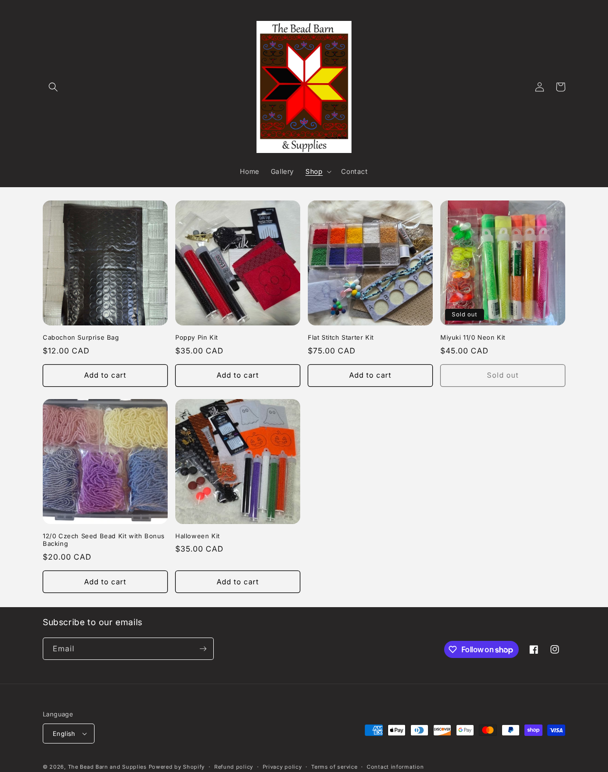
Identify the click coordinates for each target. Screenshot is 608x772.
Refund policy (233, 766)
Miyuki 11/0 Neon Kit (472, 337)
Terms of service (334, 766)
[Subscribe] (202, 649)
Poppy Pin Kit (196, 337)
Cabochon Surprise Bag (81, 337)
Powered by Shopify (177, 766)
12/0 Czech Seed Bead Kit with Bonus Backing (104, 540)
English (64, 733)
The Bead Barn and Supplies (107, 766)
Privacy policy (282, 766)
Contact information (395, 766)
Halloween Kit (197, 536)
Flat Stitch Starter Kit (341, 337)
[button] (53, 86)
